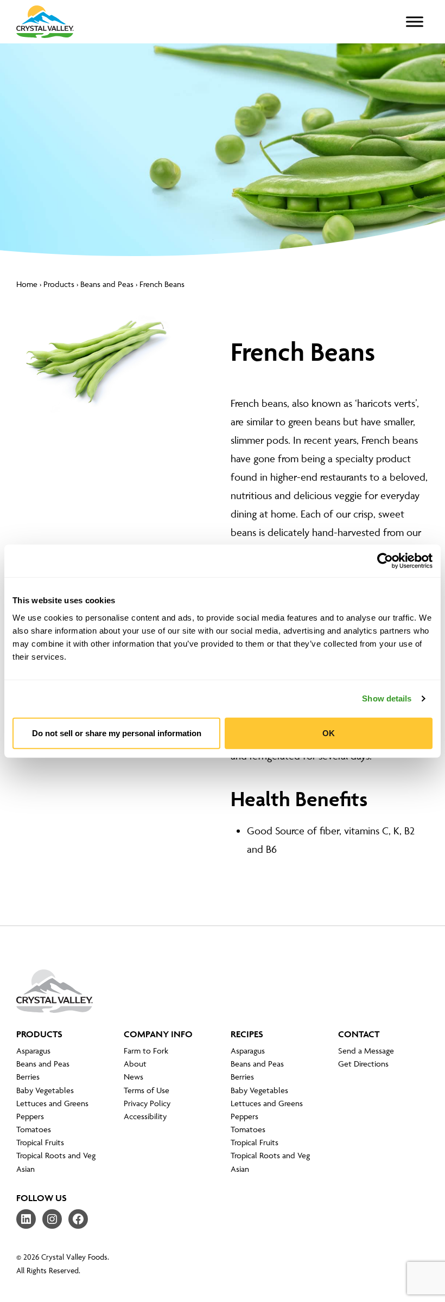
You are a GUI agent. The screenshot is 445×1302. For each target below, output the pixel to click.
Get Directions (363, 1063)
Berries (28, 1076)
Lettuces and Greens (52, 1103)
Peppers (30, 1116)
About (135, 1063)
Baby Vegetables (45, 1090)
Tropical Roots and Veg (56, 1155)
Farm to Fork (146, 1050)
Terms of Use (146, 1090)
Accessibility (145, 1116)
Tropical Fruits (40, 1142)
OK (328, 732)
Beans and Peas (107, 284)
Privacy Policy (147, 1103)
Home (26, 284)
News (133, 1076)
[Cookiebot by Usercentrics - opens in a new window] (385, 561)
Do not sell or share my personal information (116, 732)
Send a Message (366, 1050)
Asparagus (33, 1050)
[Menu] (414, 21)
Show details (386, 698)
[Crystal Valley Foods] (54, 999)
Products (58, 284)
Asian (25, 1169)
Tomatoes (33, 1129)
